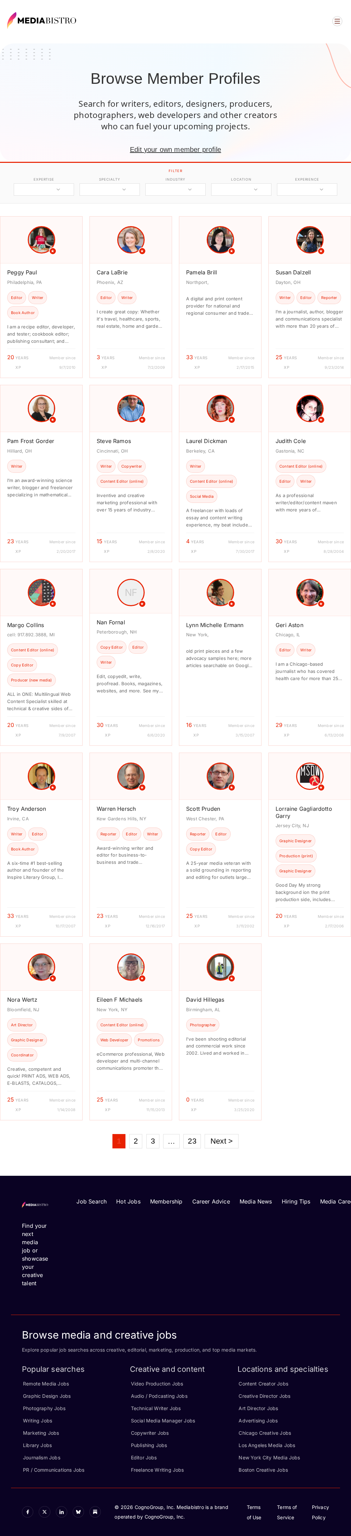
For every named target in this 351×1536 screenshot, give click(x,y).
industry (175, 179)
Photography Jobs (44, 1408)
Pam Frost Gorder (30, 441)
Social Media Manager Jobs (163, 1420)
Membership (166, 1201)
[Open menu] (337, 21)
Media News (256, 1201)
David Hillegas (205, 999)
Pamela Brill (201, 272)
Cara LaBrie (112, 272)
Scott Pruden (203, 808)
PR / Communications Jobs (53, 1470)
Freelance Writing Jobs (157, 1470)
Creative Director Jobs (264, 1396)
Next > (221, 1141)
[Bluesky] (78, 1512)
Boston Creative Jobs (263, 1470)
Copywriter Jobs (150, 1433)
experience (307, 179)
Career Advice (211, 1201)
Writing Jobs (37, 1420)
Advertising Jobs (258, 1420)
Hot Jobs (128, 1201)
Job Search (91, 1201)
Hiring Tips (296, 1201)
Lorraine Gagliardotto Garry (304, 812)
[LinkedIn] (61, 1512)
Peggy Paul (22, 272)
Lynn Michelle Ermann (215, 625)
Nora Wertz (22, 999)
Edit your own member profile (175, 149)
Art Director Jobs (258, 1408)
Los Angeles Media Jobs (267, 1445)
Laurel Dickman (206, 441)
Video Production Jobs (157, 1384)
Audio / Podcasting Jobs (159, 1396)
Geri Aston (289, 625)
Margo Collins (25, 625)
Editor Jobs (144, 1457)
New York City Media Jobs (269, 1457)
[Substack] (95, 1512)
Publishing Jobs (149, 1445)
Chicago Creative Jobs (265, 1433)
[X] (44, 1512)
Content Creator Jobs (263, 1384)
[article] (41, 297)
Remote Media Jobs (46, 1384)
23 (192, 1141)
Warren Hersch (116, 808)
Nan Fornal (111, 622)
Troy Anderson (26, 808)
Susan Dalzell (293, 272)
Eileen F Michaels (119, 999)
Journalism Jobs (41, 1457)
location (241, 179)
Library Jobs (37, 1445)
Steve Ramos (114, 441)
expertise (44, 179)
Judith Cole (291, 441)
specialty (109, 179)
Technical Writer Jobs (156, 1408)
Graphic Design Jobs (47, 1396)
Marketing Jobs (41, 1433)
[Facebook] (27, 1512)
